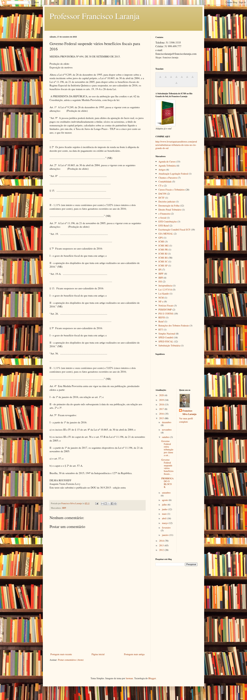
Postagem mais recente (61, 654)
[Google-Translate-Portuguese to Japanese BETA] (181, 78)
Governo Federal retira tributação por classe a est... (167, 448)
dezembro (166, 422)
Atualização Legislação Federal (173, 173)
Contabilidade (165, 181)
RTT (160, 329)
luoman (129, 678)
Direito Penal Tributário (169, 209)
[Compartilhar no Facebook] (112, 503)
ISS (160, 281)
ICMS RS (163, 257)
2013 (161, 545)
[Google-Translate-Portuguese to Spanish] (176, 84)
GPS (160, 237)
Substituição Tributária (169, 345)
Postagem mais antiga (134, 654)
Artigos (162, 169)
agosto (165, 500)
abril (164, 518)
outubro (166, 437)
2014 (161, 540)
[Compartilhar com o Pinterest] (115, 503)
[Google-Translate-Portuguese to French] (165, 78)
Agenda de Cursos (167, 161)
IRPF (160, 273)
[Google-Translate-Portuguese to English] (187, 78)
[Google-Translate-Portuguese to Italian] (176, 78)
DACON (162, 193)
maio (164, 513)
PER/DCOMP (165, 309)
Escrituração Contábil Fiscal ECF (174, 229)
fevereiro (166, 527)
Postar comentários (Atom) (71, 659)
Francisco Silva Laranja (189, 412)
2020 (161, 395)
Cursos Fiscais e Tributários (171, 189)
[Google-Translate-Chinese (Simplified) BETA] (160, 78)
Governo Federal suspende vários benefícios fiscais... (167, 466)
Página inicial (98, 654)
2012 (161, 549)
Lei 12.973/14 (165, 289)
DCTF (161, 197)
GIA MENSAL (165, 233)
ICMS (161, 241)
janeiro (165, 535)
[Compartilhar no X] (109, 503)
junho (165, 509)
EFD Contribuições (167, 221)
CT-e (160, 185)
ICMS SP (163, 265)
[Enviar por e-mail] (102, 503)
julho (165, 504)
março (165, 523)
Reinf (161, 321)
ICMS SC (163, 261)
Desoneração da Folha (168, 205)
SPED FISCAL (165, 341)
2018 (161, 404)
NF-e (160, 301)
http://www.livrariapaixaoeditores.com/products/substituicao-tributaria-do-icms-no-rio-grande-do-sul (176, 145)
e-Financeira (164, 213)
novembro (167, 429)
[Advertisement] (97, 627)
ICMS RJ (162, 253)
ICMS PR (163, 249)
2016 (161, 413)
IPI (159, 269)
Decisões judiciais (166, 201)
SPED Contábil (165, 337)
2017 (161, 409)
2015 (161, 418)
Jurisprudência (165, 285)
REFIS (161, 317)
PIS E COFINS (165, 313)
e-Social (162, 217)
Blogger (152, 678)
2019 (161, 399)
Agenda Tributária (167, 165)
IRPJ (64, 507)
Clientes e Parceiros (167, 177)
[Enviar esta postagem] (96, 503)
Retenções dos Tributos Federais (173, 325)
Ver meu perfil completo (186, 420)
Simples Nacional (166, 333)
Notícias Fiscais (165, 305)
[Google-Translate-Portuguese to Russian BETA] (192, 78)
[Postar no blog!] (105, 503)
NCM (161, 297)
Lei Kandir (163, 293)
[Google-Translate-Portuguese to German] (171, 78)
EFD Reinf (163, 225)
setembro (166, 492)
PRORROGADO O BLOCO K (167, 482)
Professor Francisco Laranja (94, 15)
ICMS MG (163, 245)
